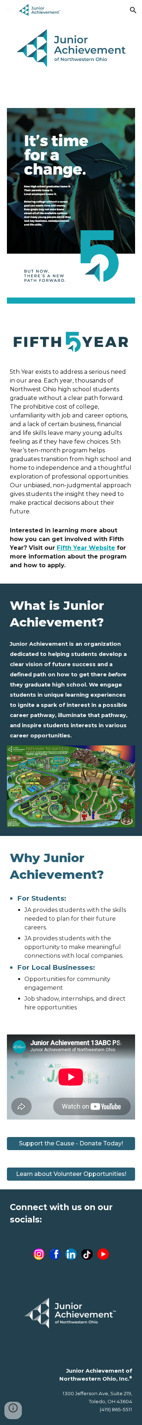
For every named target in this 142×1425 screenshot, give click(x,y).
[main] (71, 442)
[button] (8, 10)
